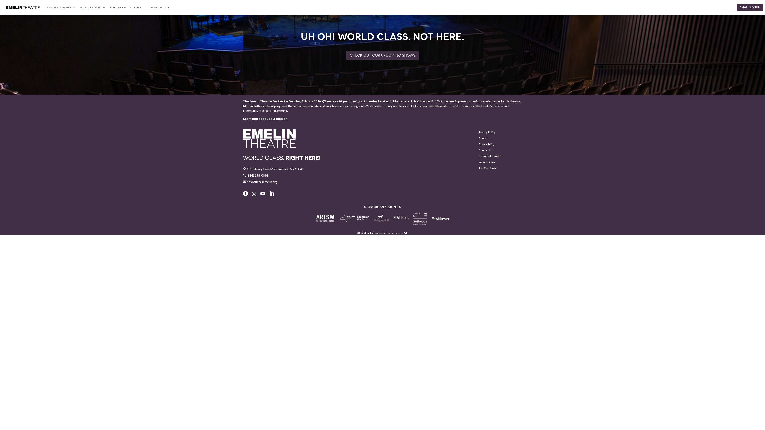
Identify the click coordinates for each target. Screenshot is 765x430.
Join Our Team (488, 168)
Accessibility (486, 144)
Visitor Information (490, 156)
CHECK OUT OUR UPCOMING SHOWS (382, 55)
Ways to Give (487, 162)
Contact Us (486, 150)
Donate (135, 7)
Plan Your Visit (90, 7)
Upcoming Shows (58, 7)
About (154, 7)
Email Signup (750, 7)
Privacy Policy (487, 132)
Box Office (118, 7)
